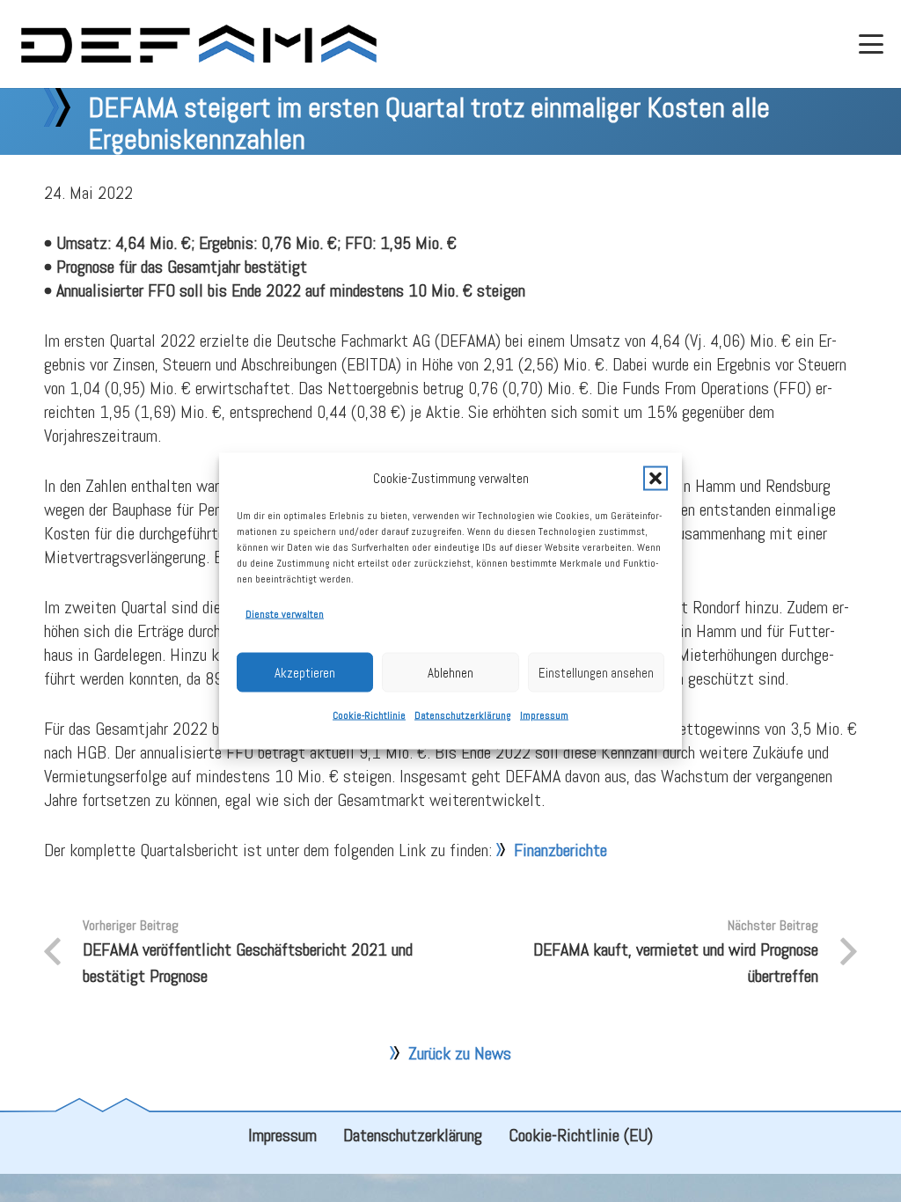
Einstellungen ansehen (596, 671)
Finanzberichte (560, 850)
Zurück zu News (459, 1053)
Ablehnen (450, 671)
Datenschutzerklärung (462, 715)
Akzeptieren (305, 671)
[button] (655, 478)
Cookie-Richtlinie (369, 715)
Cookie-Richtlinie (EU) (581, 1135)
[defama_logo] (198, 44)
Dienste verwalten (284, 614)
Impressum (544, 715)
